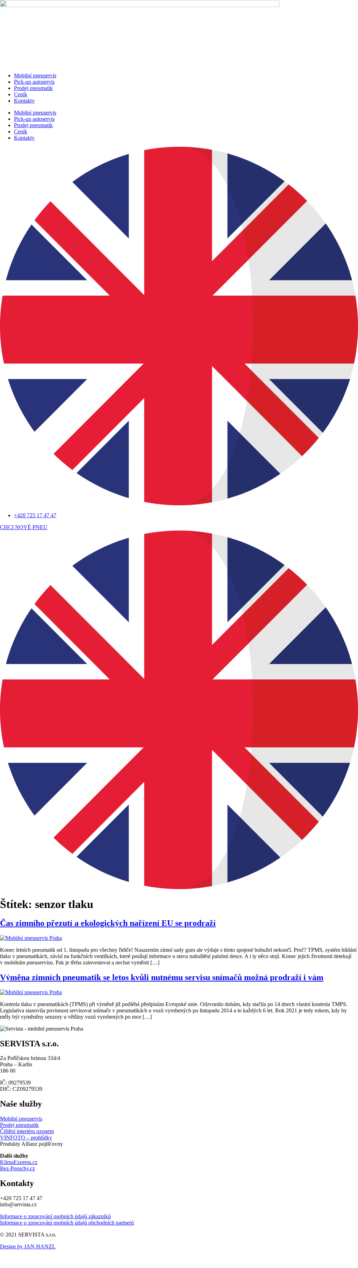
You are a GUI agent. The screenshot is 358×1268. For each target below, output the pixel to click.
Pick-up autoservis (34, 82)
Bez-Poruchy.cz (17, 1168)
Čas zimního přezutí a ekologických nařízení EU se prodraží (108, 923)
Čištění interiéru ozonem (27, 1131)
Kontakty (24, 101)
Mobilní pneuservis (35, 75)
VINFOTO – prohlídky (26, 1138)
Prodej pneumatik (33, 88)
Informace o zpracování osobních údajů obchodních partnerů (67, 1223)
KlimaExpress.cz (18, 1162)
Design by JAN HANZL (28, 1246)
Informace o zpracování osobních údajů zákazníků (55, 1216)
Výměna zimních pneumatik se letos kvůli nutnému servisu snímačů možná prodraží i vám (161, 977)
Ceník (20, 94)
